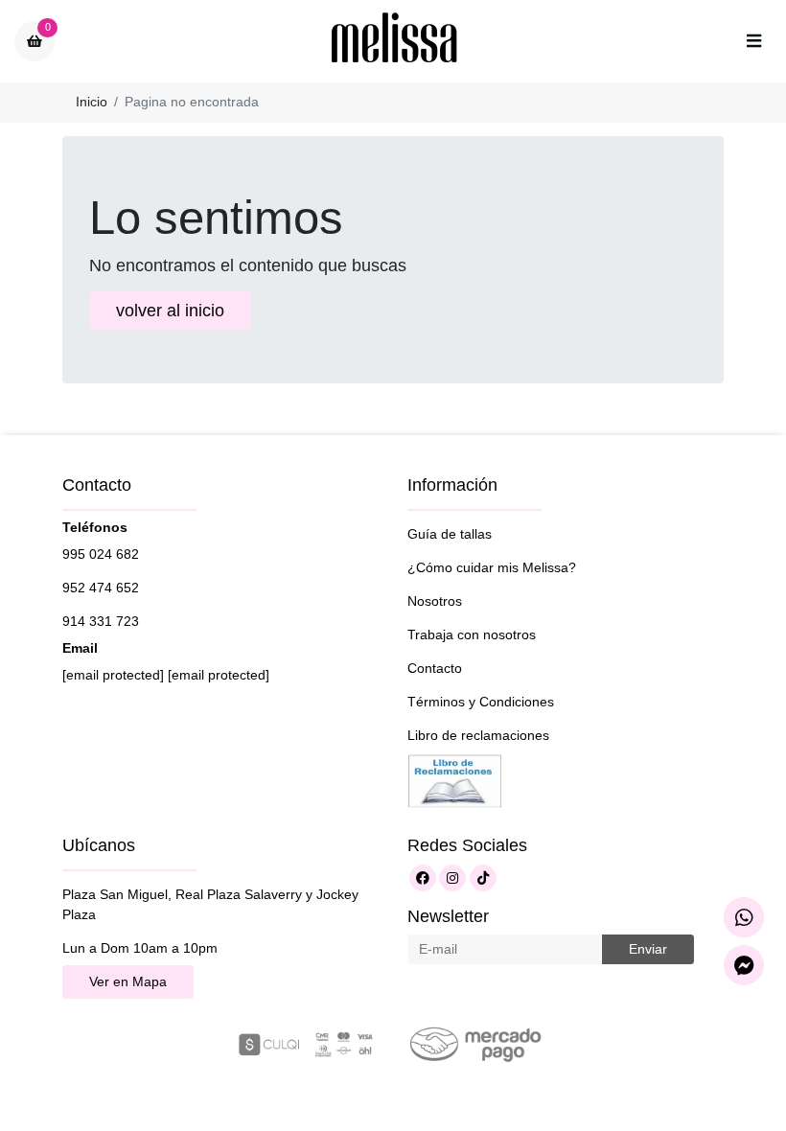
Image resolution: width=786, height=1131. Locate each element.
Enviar (648, 949)
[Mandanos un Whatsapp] (744, 917)
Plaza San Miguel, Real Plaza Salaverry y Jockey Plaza (210, 904)
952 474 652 (100, 587)
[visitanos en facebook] (422, 878)
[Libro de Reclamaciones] (455, 779)
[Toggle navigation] (753, 41)
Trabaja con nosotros (471, 634)
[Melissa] (395, 41)
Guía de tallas (449, 534)
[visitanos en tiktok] (483, 878)
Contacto (434, 668)
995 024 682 (100, 554)
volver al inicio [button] (170, 310)
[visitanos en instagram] (452, 878)
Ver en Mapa (128, 981)
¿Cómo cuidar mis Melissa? (491, 567)
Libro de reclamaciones (478, 735)
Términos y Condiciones (480, 701)
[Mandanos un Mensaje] (744, 965)
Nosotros (434, 601)
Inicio (91, 101)
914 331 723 (100, 621)
